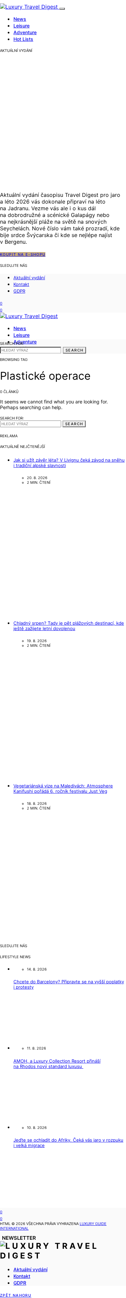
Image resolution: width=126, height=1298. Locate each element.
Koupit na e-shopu (22, 254)
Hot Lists (23, 39)
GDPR (19, 291)
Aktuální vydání (29, 277)
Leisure (21, 25)
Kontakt (21, 284)
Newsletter (19, 1238)
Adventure (25, 32)
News (19, 19)
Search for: (12, 343)
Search (74, 350)
